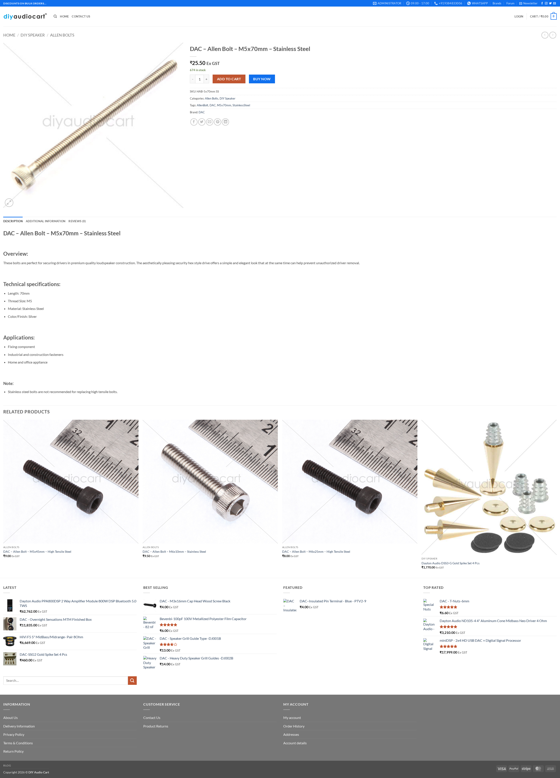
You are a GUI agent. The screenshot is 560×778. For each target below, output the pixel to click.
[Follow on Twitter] (550, 3)
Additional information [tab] (46, 221)
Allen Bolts (62, 35)
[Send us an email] (554, 3)
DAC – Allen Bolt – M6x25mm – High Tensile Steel (316, 551)
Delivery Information (19, 726)
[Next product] (544, 35)
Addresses (291, 734)
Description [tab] (13, 221)
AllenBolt (202, 105)
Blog (7, 765)
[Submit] (132, 680)
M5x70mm (224, 105)
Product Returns (155, 726)
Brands (497, 3)
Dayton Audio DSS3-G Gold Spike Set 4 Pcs (451, 563)
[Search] (55, 16)
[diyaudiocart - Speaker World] (25, 16)
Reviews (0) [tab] (77, 221)
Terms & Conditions (18, 743)
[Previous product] (552, 35)
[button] (528, 3)
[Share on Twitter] (201, 122)
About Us (10, 717)
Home (64, 16)
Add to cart (229, 79)
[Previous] (3, 498)
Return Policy (13, 751)
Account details (295, 743)
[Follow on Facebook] (542, 3)
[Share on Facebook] (194, 122)
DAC (213, 105)
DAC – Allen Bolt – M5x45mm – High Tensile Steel (37, 551)
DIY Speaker (33, 35)
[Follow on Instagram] (546, 3)
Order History (293, 726)
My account (292, 717)
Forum (510, 3)
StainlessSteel (241, 105)
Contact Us (81, 16)
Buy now (262, 79)
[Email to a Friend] (209, 122)
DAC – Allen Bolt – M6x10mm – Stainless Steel (174, 551)
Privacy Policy (13, 734)
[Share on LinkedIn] (225, 122)
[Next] (556, 498)
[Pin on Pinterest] (217, 122)
